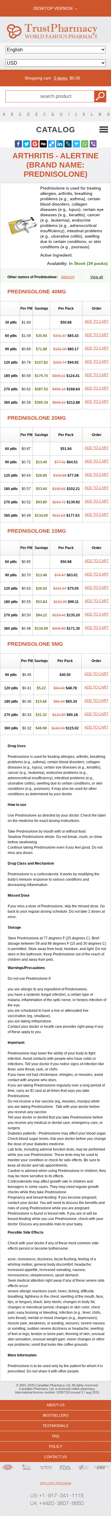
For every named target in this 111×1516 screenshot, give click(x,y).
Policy (55, 1447)
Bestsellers (55, 1415)
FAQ (55, 1436)
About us (55, 1405)
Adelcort (67, 277)
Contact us (55, 1457)
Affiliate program (55, 1483)
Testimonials (55, 1426)
